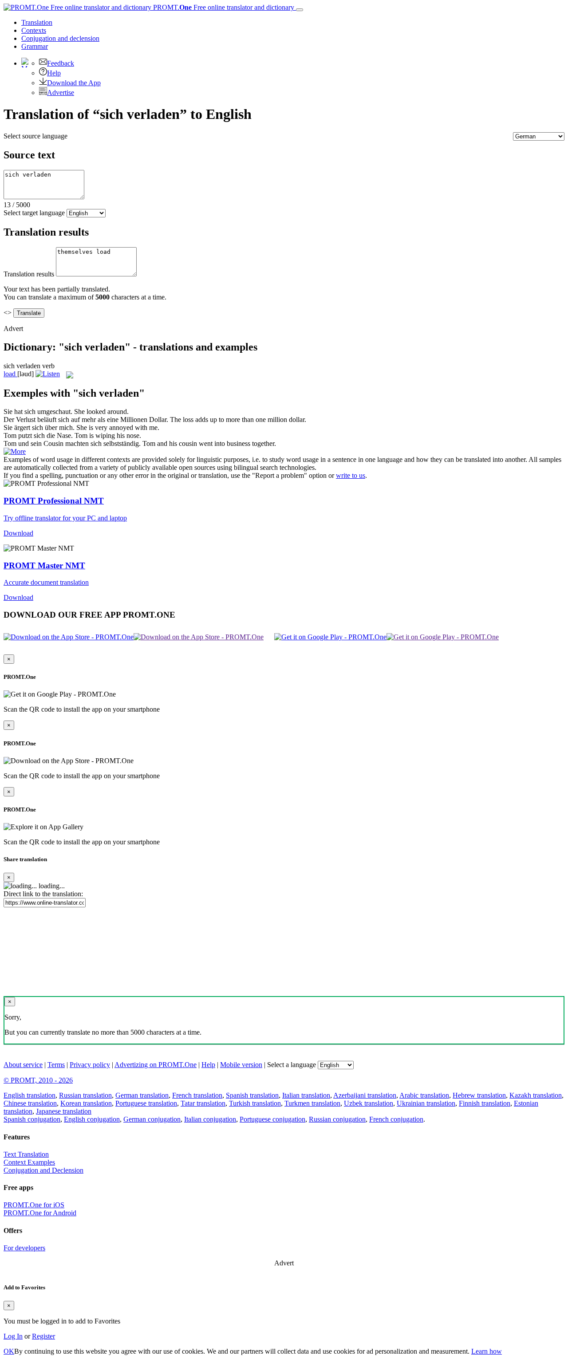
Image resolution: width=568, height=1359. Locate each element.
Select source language (35, 136)
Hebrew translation (479, 1095)
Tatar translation (203, 1103)
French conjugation (396, 1119)
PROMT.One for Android (40, 1213)
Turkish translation (255, 1103)
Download (18, 533)
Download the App (74, 83)
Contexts (33, 30)
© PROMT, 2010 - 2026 (38, 1080)
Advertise (60, 92)
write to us (350, 475)
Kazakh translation (535, 1095)
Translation (36, 22)
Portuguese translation (146, 1103)
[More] (15, 451)
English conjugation (92, 1119)
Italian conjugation (210, 1119)
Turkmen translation (312, 1103)
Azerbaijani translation (364, 1095)
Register (43, 1336)
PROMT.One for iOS (34, 1205)
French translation (197, 1095)
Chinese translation (30, 1103)
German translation (142, 1095)
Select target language (34, 213)
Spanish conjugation (32, 1119)
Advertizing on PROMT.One (155, 1064)
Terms (56, 1064)
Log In (13, 1336)
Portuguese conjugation (272, 1119)
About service (23, 1064)
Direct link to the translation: (43, 894)
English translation (29, 1095)
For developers (24, 1248)
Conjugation (60, 38)
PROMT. (222, 7)
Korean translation (86, 1103)
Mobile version (241, 1064)
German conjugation (152, 1119)
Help (54, 73)
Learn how (486, 1351)
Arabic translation (424, 1095)
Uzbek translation (368, 1103)
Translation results (29, 274)
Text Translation (26, 1154)
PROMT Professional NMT (54, 500)
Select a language (291, 1064)
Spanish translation (252, 1095)
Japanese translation (63, 1111)
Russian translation (85, 1095)
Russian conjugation (337, 1119)
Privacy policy (90, 1064)
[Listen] (48, 374)
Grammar (34, 46)
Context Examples (29, 1162)
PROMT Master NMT (44, 565)
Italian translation (306, 1095)
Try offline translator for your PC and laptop (65, 518)
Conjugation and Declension (43, 1170)
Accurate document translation (46, 582)
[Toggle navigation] (299, 9)
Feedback (60, 63)
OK (9, 1351)
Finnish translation (484, 1103)
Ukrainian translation (426, 1103)
